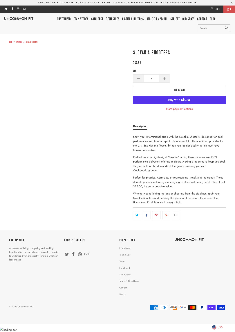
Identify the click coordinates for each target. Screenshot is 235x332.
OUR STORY (188, 19)
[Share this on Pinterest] (156, 215)
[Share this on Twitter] (137, 215)
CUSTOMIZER (64, 19)
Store (121, 261)
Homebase (124, 248)
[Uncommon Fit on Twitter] (6, 9)
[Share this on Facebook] (147, 215)
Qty (134, 71)
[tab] (140, 127)
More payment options (179, 109)
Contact (123, 287)
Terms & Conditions (129, 281)
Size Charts (125, 274)
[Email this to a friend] (176, 215)
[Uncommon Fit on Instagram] (18, 9)
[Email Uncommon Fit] (24, 9)
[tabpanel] (179, 168)
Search (122, 294)
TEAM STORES (80, 19)
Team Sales (112, 19)
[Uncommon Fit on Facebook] (12, 9)
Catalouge (97, 19)
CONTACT (202, 19)
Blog (213, 19)
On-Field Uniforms (133, 19)
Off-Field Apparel (157, 19)
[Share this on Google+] (166, 215)
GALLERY (175, 19)
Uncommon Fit (18, 18)
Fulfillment (124, 268)
